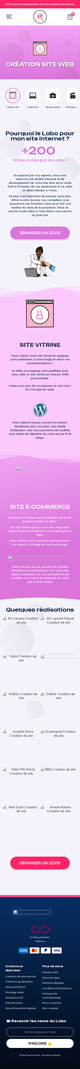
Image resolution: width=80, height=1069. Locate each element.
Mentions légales (53, 982)
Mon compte (50, 1008)
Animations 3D (14, 997)
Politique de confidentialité (51, 995)
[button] (40, 233)
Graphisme (33, 107)
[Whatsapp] (45, 929)
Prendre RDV (50, 972)
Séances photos (53, 107)
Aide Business (14, 1002)
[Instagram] (35, 929)
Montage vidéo (14, 992)
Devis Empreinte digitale (20, 1008)
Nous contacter (52, 1002)
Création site (13, 107)
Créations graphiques (19, 981)
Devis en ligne (51, 977)
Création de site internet (20, 976)
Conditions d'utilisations (56, 988)
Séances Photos (15, 986)
